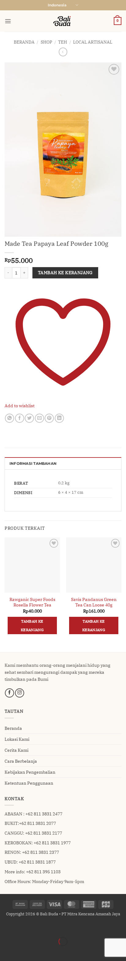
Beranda (24, 42)
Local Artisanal (92, 42)
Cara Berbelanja (21, 761)
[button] (8, 21)
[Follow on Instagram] (19, 693)
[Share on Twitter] (29, 418)
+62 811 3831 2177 (43, 833)
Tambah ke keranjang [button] (32, 625)
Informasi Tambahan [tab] (33, 463)
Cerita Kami (16, 750)
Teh (62, 42)
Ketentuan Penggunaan (29, 783)
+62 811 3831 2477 (43, 814)
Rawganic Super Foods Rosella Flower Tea (32, 602)
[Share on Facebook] (19, 418)
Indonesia (57, 5)
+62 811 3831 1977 (52, 843)
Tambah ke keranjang (65, 272)
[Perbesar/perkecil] (5, 927)
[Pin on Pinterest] (49, 418)
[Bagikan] (37, 927)
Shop (46, 42)
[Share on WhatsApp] (9, 418)
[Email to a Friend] (39, 418)
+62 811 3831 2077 (37, 823)
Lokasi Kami (17, 739)
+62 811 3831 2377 (40, 852)
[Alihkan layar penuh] (21, 927)
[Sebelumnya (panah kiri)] (5, 951)
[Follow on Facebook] (9, 693)
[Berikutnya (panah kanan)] (21, 951)
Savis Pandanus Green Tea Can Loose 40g (94, 602)
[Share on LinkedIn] (59, 418)
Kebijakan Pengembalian (30, 772)
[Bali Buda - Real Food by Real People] (63, 21)
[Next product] (63, 52)
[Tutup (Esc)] (53, 927)
